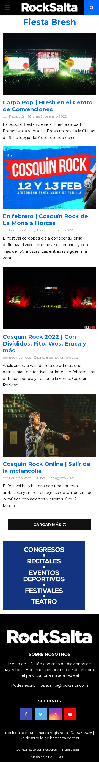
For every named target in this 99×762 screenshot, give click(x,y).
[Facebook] (26, 714)
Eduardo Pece (20, 230)
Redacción (17, 116)
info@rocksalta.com (69, 685)
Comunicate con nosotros (36, 749)
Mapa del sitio (41, 757)
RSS (61, 757)
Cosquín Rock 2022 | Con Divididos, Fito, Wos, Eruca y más (44, 343)
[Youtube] (70, 714)
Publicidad (70, 749)
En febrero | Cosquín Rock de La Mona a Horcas (45, 219)
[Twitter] (41, 714)
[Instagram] (56, 714)
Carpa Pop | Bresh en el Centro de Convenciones (48, 106)
